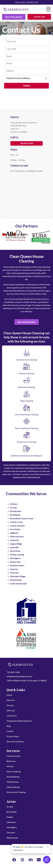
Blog (9, 726)
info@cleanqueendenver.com (19, 676)
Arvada (10, 806)
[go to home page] (20, 9)
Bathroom (11, 761)
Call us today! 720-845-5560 (26, 2)
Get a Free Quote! (26, 322)
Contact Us (12, 715)
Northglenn (12, 827)
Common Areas (13, 756)
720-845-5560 (39, 17)
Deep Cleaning (13, 787)
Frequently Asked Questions (19, 721)
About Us (11, 700)
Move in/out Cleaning (16, 792)
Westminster (12, 837)
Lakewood (11, 822)
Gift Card (11, 710)
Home (9, 695)
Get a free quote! (13, 16)
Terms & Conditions (15, 741)
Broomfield (11, 812)
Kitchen (10, 766)
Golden (10, 817)
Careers (10, 731)
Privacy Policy (13, 736)
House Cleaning (14, 771)
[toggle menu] (48, 9)
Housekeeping (13, 776)
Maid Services (13, 782)
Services (10, 705)
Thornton (11, 832)
